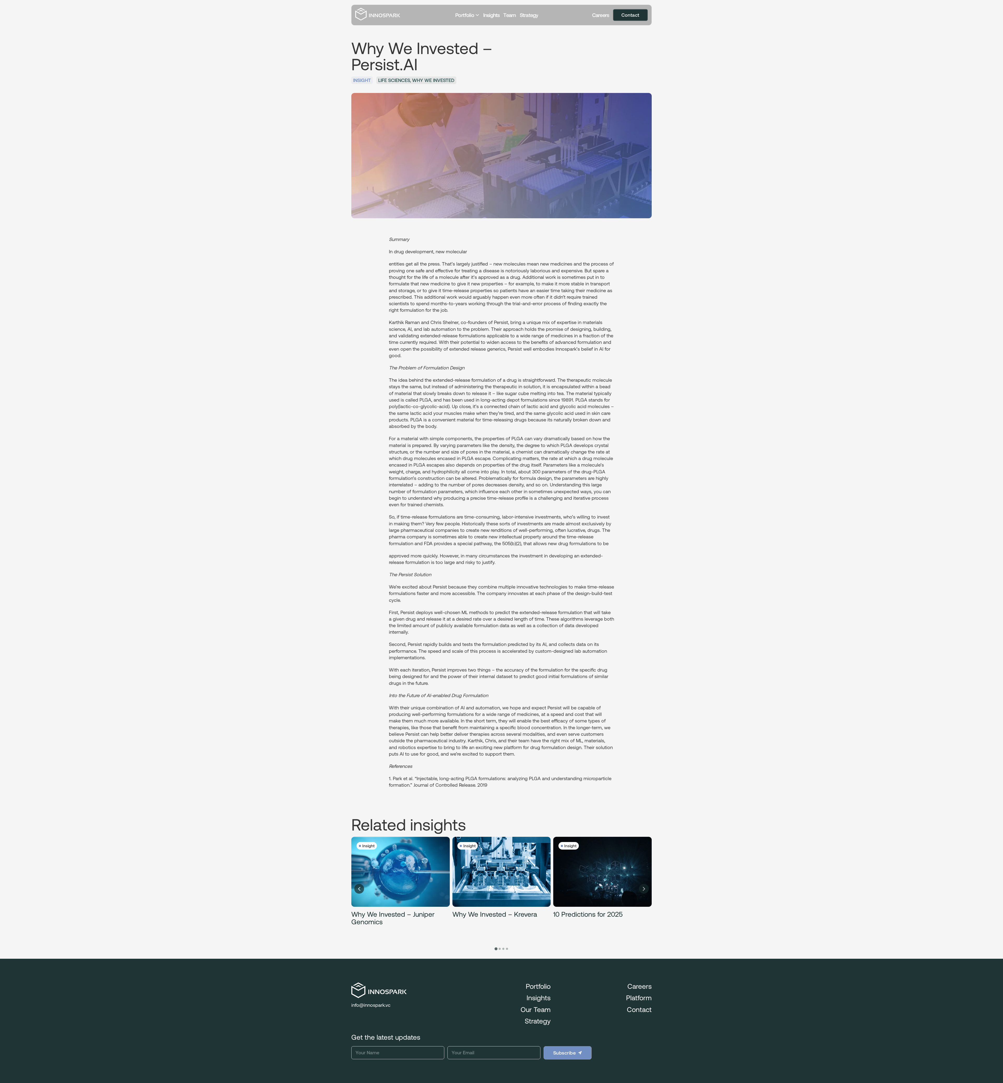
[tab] (495, 948)
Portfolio (464, 15)
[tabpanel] (400, 889)
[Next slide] (644, 889)
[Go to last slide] (359, 889)
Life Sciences (394, 80)
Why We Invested (433, 80)
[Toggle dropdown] (477, 15)
